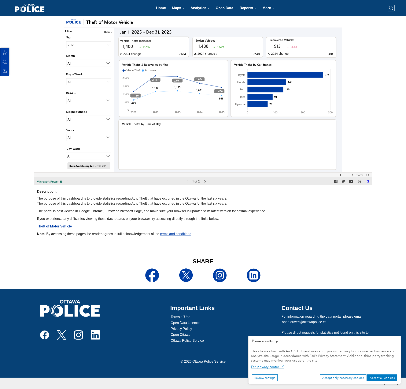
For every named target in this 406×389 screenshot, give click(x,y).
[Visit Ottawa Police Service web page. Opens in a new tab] (70, 308)
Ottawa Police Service (187, 340)
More (267, 8)
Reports (247, 8)
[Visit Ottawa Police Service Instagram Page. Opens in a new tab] (78, 335)
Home (161, 8)
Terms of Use (180, 317)
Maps (177, 8)
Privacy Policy (181, 329)
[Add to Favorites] (4, 52)
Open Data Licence (185, 323)
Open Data (224, 8)
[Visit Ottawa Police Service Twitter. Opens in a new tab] (61, 335)
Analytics (199, 8)
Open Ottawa (180, 334)
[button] (391, 8)
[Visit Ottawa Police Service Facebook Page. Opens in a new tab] (45, 335)
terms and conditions (175, 234)
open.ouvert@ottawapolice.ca (304, 322)
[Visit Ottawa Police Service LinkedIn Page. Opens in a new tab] (95, 335)
